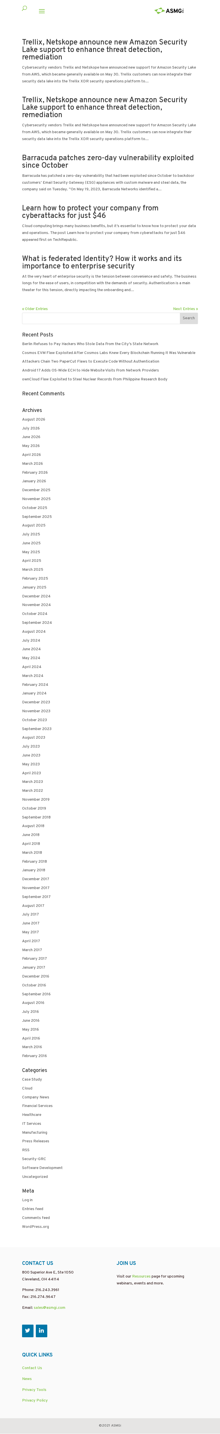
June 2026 (31, 437)
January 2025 (34, 587)
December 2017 (35, 879)
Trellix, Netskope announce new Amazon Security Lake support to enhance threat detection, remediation (104, 50)
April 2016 (31, 1038)
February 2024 (35, 684)
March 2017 (32, 950)
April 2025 (31, 560)
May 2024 (31, 658)
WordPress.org (35, 1226)
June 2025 (31, 543)
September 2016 (36, 994)
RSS (26, 1150)
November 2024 (36, 605)
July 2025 (31, 534)
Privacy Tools (34, 1389)
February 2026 (35, 472)
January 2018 (33, 870)
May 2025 (31, 552)
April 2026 (31, 454)
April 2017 (31, 941)
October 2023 (34, 720)
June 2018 (31, 835)
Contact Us (32, 1368)
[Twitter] (28, 1331)
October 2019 (34, 808)
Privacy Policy (35, 1400)
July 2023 (31, 746)
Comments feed (36, 1218)
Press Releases (35, 1141)
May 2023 (31, 764)
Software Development (42, 1168)
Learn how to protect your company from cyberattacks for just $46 (90, 212)
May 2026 (31, 446)
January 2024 (34, 693)
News (27, 1379)
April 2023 (31, 773)
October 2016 (34, 985)
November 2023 (36, 711)
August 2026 (33, 419)
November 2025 (36, 499)
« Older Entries (35, 309)
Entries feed (32, 1209)
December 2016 (35, 976)
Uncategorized (35, 1176)
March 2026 (32, 463)
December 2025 (36, 490)
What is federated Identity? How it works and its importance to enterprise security (102, 262)
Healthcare (31, 1114)
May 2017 (30, 932)
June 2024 (31, 649)
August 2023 (33, 737)
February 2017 (34, 958)
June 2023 (31, 755)
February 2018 (34, 861)
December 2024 (36, 596)
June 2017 (31, 923)
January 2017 (33, 967)
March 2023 (32, 781)
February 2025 (35, 578)
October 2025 (34, 508)
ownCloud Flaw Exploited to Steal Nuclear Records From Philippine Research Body (95, 379)
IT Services (31, 1123)
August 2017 (33, 905)
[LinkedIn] (41, 1331)
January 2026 (34, 481)
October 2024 (35, 613)
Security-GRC (34, 1159)
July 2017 (30, 914)
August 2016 (33, 1002)
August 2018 (33, 826)
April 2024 (32, 667)
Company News (35, 1097)
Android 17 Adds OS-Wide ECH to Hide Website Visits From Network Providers (90, 370)
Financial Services (37, 1106)
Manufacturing (34, 1132)
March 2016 (32, 1047)
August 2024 (34, 631)
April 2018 (31, 843)
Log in (27, 1200)
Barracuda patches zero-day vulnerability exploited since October (108, 162)
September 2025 (37, 516)
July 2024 (31, 640)
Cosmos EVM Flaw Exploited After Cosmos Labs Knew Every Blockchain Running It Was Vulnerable (108, 353)
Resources (141, 1276)
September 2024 (37, 622)
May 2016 (30, 1029)
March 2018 (32, 852)
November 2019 (36, 799)
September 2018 (36, 817)
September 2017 (36, 897)
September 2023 (37, 729)
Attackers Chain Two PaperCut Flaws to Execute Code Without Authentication (90, 361)
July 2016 (30, 1011)
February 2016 (34, 1056)
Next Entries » (185, 309)
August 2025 (34, 525)
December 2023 (36, 702)
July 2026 (31, 428)
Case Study (32, 1079)
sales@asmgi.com (49, 1307)
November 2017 (36, 888)
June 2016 (31, 1020)
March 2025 (32, 569)
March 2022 (32, 790)
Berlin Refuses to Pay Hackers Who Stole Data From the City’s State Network (90, 344)
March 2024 (33, 676)
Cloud (27, 1088)
